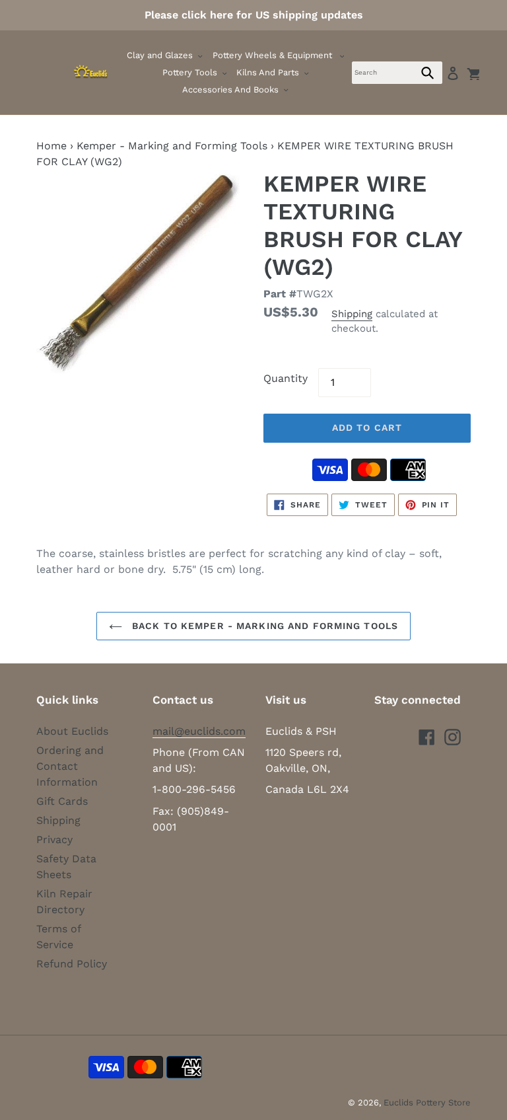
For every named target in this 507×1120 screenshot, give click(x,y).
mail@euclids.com (199, 731)
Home (51, 145)
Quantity (285, 378)
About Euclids (72, 731)
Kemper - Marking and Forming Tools (172, 145)
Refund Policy (71, 963)
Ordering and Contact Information (70, 766)
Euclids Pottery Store (427, 1102)
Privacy (54, 839)
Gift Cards (62, 801)
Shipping (351, 314)
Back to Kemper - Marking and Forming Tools (263, 625)
